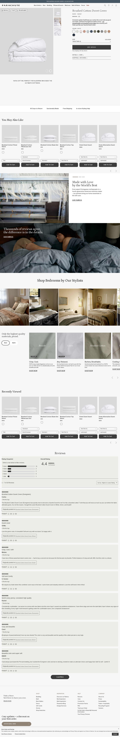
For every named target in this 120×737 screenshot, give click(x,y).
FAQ (79, 706)
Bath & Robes (76, 5)
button (28, 724)
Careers (100, 708)
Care (79, 699)
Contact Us (81, 701)
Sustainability (102, 701)
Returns (80, 696)
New (44, 5)
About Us (101, 696)
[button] (47, 71)
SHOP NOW (33, 371)
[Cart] (116, 5)
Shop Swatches (40, 710)
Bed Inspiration (61, 699)
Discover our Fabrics (63, 696)
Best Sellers (37, 5)
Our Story (76, 201)
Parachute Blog (61, 703)
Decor (83, 5)
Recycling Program (103, 706)
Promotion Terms (83, 703)
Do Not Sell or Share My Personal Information (87, 711)
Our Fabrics (8, 237)
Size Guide (108, 39)
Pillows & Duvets (58, 5)
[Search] (105, 5)
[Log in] (112, 5)
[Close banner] (118, 728)
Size (73, 39)
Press (100, 699)
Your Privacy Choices (84, 714)
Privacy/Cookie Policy (20, 734)
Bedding (49, 5)
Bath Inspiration (61, 701)
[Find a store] (109, 5)
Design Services (61, 706)
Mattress (67, 5)
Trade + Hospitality (104, 703)
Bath (37, 699)
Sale (87, 5)
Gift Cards (39, 706)
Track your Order (82, 708)
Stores (38, 708)
